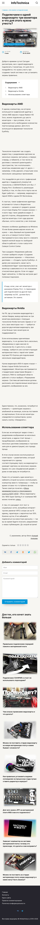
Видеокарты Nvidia (16, 91)
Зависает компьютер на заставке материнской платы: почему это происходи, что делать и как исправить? (20, 843)
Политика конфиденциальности (13, 903)
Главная (5, 10)
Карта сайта (6, 898)
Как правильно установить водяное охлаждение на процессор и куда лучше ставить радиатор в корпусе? (20, 778)
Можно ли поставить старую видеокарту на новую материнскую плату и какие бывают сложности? (20, 745)
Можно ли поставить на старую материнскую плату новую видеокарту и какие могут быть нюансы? (20, 877)
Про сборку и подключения (18, 10)
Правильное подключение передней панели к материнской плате (18, 645)
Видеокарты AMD (15, 88)
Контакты (5, 895)
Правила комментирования (12, 900)
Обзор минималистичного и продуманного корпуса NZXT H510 (17, 491)
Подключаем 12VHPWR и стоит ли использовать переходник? (17, 679)
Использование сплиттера (19, 94)
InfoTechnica (20, 3)
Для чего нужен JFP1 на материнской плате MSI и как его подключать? (18, 811)
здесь (18, 499)
